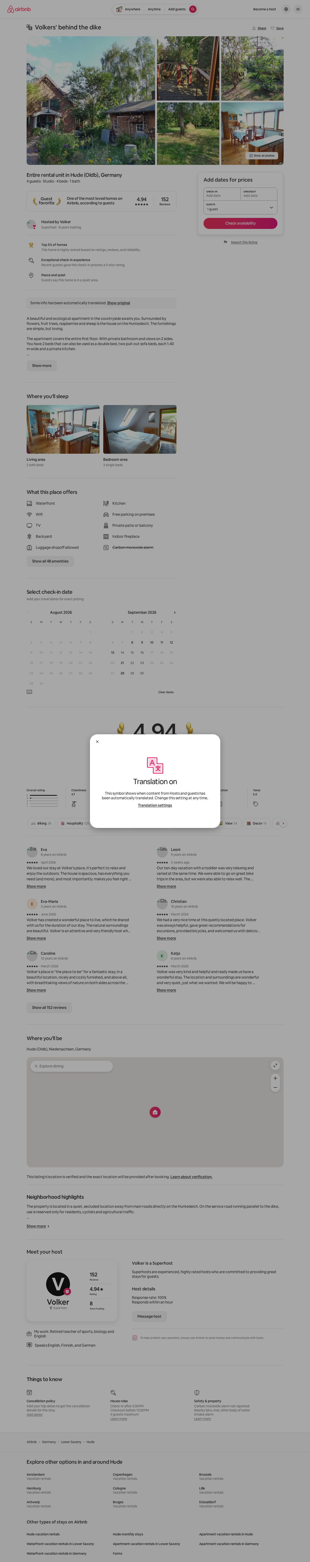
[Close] (97, 741)
